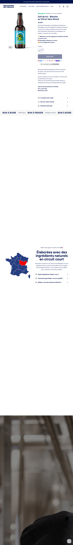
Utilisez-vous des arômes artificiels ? (49, 282)
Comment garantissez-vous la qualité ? (50, 278)
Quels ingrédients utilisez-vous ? (48, 274)
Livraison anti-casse (46, 98)
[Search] (60, 6)
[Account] (64, 6)
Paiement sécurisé (46, 106)
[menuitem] (52, 6)
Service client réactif (47, 102)
